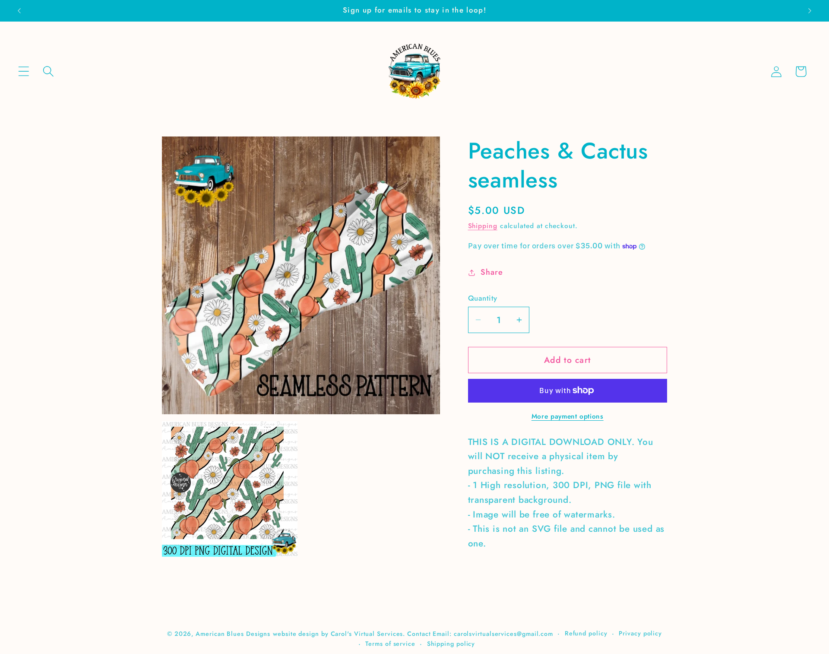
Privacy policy (640, 633)
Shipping (482, 226)
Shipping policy (451, 643)
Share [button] (492, 272)
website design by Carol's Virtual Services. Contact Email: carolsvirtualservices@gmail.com (413, 633)
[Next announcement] (810, 10)
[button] (23, 71)
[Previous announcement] (18, 10)
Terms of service (390, 643)
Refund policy (586, 633)
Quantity (482, 298)
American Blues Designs (233, 633)
